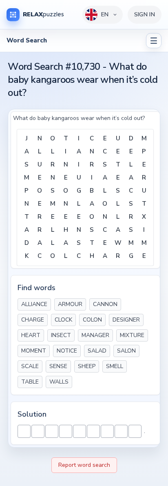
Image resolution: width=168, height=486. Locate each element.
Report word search (84, 465)
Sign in (144, 14)
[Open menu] (153, 41)
